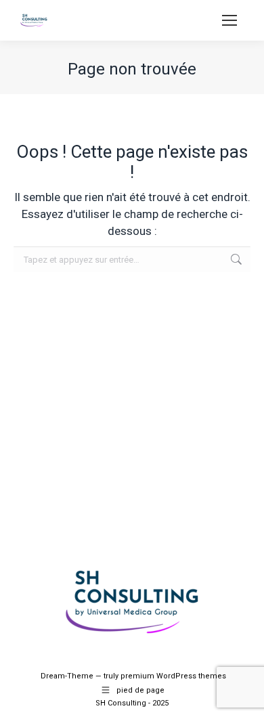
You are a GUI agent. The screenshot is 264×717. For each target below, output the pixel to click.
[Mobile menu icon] (229, 20)
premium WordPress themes (173, 676)
